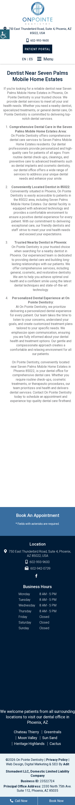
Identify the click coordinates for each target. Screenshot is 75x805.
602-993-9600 (39, 40)
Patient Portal (37, 49)
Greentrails (52, 732)
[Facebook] (36, 576)
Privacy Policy (57, 760)
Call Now (20, 801)
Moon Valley (27, 738)
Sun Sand (49, 738)
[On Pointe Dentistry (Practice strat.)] (38, 13)
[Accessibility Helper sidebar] (5, 34)
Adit (66, 764)
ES (31, 59)
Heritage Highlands (29, 743)
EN (24, 59)
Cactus (55, 743)
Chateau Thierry (26, 732)
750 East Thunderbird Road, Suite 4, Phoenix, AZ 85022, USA (40, 31)
